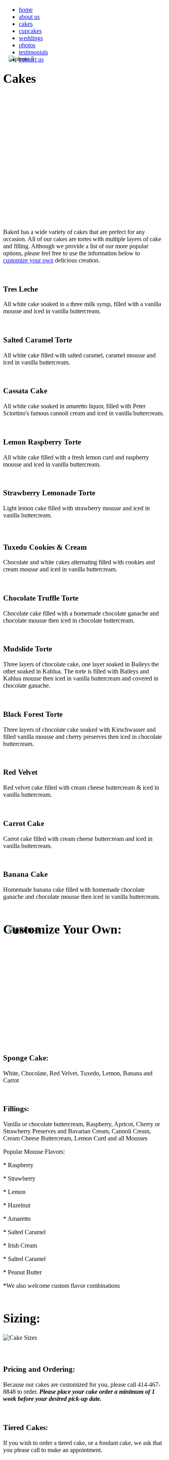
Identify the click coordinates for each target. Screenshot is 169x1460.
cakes (26, 23)
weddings (31, 38)
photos (27, 45)
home (26, 9)
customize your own (28, 260)
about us (29, 16)
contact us (31, 59)
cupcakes (30, 31)
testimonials (33, 52)
